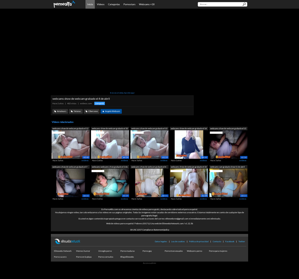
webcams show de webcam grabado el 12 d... (70, 128)
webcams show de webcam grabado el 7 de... (69, 167)
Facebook (229, 241)
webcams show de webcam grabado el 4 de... (148, 167)
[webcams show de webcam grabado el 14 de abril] (189, 144)
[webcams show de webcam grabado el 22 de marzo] (189, 182)
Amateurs (61, 111)
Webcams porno (194, 251)
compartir (99, 103)
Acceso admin (149, 263)
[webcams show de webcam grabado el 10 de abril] (149, 144)
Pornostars (129, 4)
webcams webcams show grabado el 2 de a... (110, 167)
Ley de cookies (178, 241)
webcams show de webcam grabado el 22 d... (189, 167)
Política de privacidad (199, 241)
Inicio (90, 4)
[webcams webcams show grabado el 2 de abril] (110, 182)
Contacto (217, 241)
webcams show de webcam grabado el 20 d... (110, 128)
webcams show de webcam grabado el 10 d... (149, 128)
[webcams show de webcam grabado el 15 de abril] (228, 144)
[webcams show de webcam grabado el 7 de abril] (71, 182)
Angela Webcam (112, 111)
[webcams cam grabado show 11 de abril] (228, 182)
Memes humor (83, 251)
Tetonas (77, 111)
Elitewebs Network (62, 251)
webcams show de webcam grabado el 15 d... (228, 128)
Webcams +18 (147, 4)
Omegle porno (105, 251)
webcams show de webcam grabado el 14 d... (189, 128)
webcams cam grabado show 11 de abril (227, 167)
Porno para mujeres (218, 251)
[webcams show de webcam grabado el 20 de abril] (110, 144)
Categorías (114, 4)
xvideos (85, 160)
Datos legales (161, 241)
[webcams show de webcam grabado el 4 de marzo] (149, 182)
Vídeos (101, 4)
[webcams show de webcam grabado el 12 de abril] (71, 144)
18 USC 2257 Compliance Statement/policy (149, 229)
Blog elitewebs (127, 257)
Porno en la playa (84, 257)
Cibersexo (93, 111)
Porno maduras (127, 251)
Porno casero (60, 257)
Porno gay (147, 251)
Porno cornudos (105, 257)
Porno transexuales (174, 251)
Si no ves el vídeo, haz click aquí (122, 93)
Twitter (241, 241)
